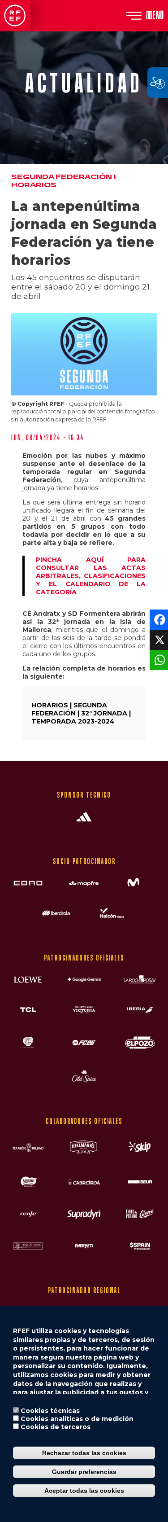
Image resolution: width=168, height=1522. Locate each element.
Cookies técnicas (50, 1411)
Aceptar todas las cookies (84, 1490)
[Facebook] (158, 619)
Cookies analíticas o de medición (77, 1419)
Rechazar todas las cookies (84, 1452)
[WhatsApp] (158, 659)
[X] (158, 639)
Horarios (33, 185)
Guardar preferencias (84, 1471)
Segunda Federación (61, 177)
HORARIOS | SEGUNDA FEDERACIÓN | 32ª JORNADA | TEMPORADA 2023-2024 (81, 713)
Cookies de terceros (55, 1427)
